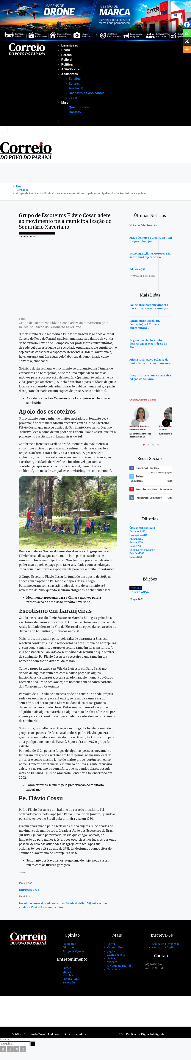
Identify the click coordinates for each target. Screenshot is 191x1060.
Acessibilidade (55, 1005)
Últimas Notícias (44, 233)
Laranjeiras (69, 45)
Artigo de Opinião (73, 951)
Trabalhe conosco (90, 1005)
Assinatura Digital (163, 947)
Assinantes (69, 74)
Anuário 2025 (71, 69)
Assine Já (76, 88)
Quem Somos (79, 107)
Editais (74, 83)
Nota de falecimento (143, 225)
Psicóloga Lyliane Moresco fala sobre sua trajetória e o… (150, 255)
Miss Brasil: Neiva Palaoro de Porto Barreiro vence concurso (150, 361)
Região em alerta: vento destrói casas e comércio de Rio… (148, 344)
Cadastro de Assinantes (86, 93)
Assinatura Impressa (165, 944)
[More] (187, 49)
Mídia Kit (121, 1005)
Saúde (135, 557)
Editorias (68, 947)
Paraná (66, 55)
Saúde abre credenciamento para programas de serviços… (149, 306)
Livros (66, 971)
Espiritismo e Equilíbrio (170, 434)
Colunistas (69, 944)
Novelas (67, 975)
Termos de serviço (153, 1005)
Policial (66, 59)
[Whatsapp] (187, 33)
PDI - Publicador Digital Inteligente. (142, 1034)
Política (67, 64)
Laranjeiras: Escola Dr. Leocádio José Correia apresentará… (144, 324)
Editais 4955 (137, 269)
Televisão (68, 982)
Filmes (66, 968)
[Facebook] (187, 24)
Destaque (137, 531)
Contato (75, 112)
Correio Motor (116, 947)
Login (73, 98)
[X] (187, 41)
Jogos (111, 951)
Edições (75, 78)
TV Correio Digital (119, 965)
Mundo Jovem (116, 954)
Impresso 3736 (29, 889)
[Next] (166, 423)
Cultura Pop (70, 979)
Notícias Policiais (142, 549)
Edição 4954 (139, 592)
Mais (64, 102)
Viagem (112, 962)
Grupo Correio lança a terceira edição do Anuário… (150, 377)
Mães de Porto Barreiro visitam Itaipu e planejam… (150, 239)
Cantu (65, 50)
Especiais (113, 969)
